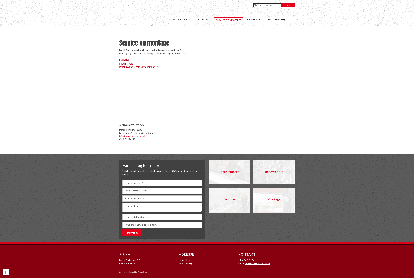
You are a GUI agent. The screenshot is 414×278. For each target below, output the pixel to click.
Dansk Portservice (181, 19)
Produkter (204, 19)
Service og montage (228, 20)
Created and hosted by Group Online (133, 272)
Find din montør (277, 19)
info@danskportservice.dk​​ (257, 263)
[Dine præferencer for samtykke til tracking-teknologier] (6, 272)
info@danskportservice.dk (132, 136)
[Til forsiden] (140, 17)
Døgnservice (254, 19)
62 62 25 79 (248, 260)
